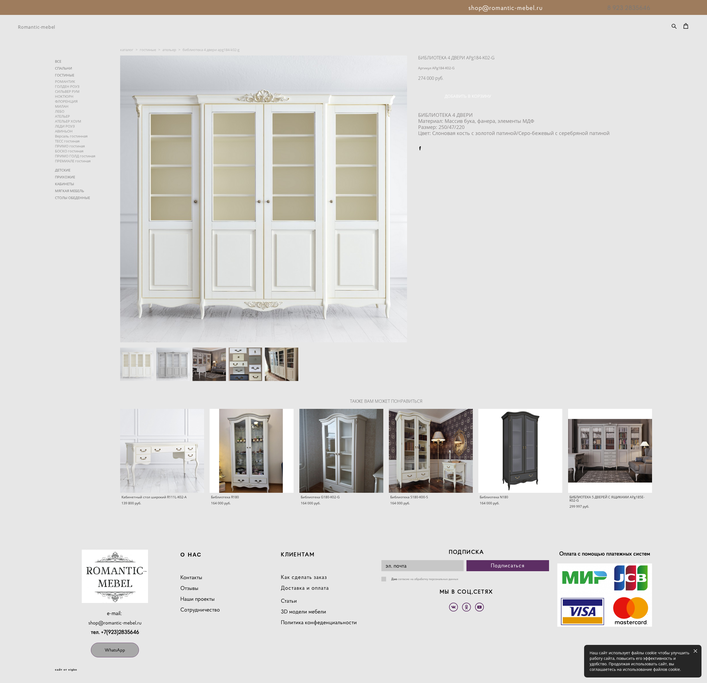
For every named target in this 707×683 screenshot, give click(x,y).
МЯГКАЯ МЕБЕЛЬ (69, 190)
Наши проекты (197, 598)
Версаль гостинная (71, 136)
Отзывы (189, 588)
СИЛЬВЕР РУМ (67, 91)
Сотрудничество (200, 609)
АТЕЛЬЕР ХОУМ (68, 121)
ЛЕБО (59, 111)
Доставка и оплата (305, 587)
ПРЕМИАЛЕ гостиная (73, 160)
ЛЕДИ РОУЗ (65, 126)
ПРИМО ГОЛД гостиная (75, 155)
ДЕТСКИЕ (62, 170)
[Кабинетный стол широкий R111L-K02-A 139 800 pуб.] (162, 451)
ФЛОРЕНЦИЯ (66, 101)
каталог (126, 49)
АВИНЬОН (64, 131)
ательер (169, 49)
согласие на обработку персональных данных (428, 579)
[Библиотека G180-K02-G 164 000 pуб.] (341, 451)
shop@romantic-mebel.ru (115, 623)
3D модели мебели (303, 611)
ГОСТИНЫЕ (64, 75)
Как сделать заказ (304, 577)
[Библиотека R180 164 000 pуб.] (252, 451)
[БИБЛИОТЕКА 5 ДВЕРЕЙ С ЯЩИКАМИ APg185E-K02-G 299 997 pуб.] (610, 451)
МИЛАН (61, 106)
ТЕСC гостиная (67, 141)
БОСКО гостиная (69, 151)
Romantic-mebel (36, 27)
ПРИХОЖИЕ (65, 176)
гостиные (148, 49)
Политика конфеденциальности (319, 622)
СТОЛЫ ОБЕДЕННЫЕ (72, 197)
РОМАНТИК (65, 81)
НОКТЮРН (64, 96)
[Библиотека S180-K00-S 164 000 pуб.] (431, 451)
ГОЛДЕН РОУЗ (67, 86)
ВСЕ (58, 61)
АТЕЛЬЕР (62, 116)
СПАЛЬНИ (63, 68)
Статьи (289, 600)
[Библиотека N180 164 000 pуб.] (520, 451)
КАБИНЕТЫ (64, 183)
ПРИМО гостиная (70, 146)
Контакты (191, 577)
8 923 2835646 (628, 8)
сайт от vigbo (66, 669)
